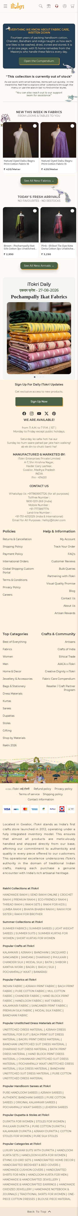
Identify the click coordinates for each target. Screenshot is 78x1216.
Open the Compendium (39, 61)
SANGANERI (10, 957)
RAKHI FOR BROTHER (28, 914)
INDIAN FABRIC (13, 986)
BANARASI (40, 972)
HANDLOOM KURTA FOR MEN (47, 1174)
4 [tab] (43, 377)
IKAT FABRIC (53, 1000)
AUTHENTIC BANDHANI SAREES (23, 1097)
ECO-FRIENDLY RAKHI (52, 899)
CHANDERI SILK (13, 962)
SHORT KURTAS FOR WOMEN (36, 938)
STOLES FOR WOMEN (50, 1121)
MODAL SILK (34, 962)
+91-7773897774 (39, 508)
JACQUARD (58, 952)
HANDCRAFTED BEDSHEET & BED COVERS (30, 1165)
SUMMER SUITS (26, 933)
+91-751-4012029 (25, 516)
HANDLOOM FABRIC (28, 1000)
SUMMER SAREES (40, 928)
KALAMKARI (10, 952)
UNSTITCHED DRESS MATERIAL (23, 1029)
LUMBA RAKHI (12, 909)
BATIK (49, 962)
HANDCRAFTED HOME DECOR (53, 1160)
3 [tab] (40, 377)
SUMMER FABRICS (15, 928)
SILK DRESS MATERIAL (33, 1068)
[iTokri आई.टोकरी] (18, 6)
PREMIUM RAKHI (24, 899)
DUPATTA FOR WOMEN (18, 1121)
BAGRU (30, 967)
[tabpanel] (39, 338)
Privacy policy (63, 788)
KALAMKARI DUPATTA (17, 1131)
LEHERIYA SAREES (56, 1107)
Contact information (41, 799)
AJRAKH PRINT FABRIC (40, 986)
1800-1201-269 (34, 501)
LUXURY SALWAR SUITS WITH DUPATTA (28, 1150)
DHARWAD (43, 957)
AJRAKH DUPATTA (46, 1131)
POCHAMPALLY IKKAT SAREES (22, 1107)
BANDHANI (41, 952)
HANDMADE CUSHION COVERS (23, 1169)
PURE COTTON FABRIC (30, 991)
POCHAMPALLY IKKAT (17, 972)
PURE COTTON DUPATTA (48, 1126)
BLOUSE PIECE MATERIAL (54, 1199)
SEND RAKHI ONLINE (43, 894)
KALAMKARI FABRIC (16, 1005)
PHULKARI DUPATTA (16, 1126)
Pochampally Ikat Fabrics (39, 296)
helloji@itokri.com (54, 520)
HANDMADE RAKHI (15, 894)
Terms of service (29, 794)
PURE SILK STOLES (46, 1136)
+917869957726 (37, 493)
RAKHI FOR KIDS (54, 904)
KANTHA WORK (13, 967)
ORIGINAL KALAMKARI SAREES (35, 1102)
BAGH (42, 967)
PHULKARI (59, 957)
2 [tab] (37, 377)
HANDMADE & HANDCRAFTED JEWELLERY (30, 1179)
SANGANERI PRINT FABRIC (48, 1005)
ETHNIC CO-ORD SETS (17, 1160)
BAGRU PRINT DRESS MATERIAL (39, 1039)
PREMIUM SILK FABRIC (17, 1010)
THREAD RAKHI (12, 904)
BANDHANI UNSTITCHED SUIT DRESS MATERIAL (34, 1044)
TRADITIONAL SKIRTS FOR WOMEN (42, 1194)
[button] (5, 6)
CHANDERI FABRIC (27, 996)
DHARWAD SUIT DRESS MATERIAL (25, 1049)
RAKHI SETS (32, 904)
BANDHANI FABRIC (15, 1015)
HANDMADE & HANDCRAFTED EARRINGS (29, 1184)
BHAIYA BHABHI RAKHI (39, 909)
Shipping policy (53, 794)
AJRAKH (26, 952)
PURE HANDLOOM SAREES (20, 1092)
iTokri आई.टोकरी (20, 788)
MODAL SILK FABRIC (48, 1010)
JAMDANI (27, 957)
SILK (51, 967)
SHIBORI (60, 962)
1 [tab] (34, 377)
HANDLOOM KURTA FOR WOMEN (43, 1155)
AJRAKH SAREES (51, 1092)
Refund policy (42, 788)
